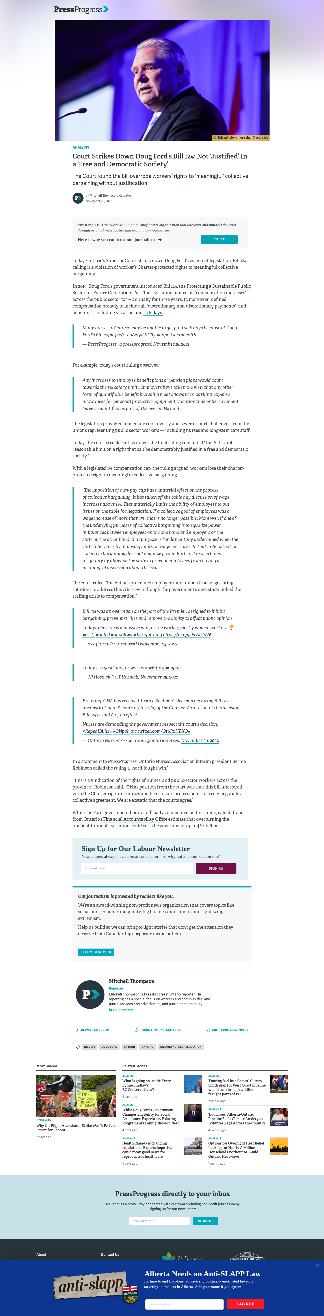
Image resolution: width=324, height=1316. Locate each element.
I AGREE (245, 1303)
